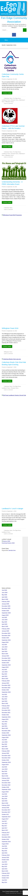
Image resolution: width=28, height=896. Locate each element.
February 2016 (6, 855)
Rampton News (15, 100)
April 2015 (4, 868)
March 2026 (5, 599)
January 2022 (5, 708)
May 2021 (4, 724)
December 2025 (6, 606)
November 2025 (6, 608)
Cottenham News (8, 98)
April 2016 (4, 853)
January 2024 (5, 656)
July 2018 (4, 794)
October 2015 (5, 859)
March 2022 (5, 703)
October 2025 (5, 610)
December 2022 (6, 685)
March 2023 (5, 678)
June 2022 (4, 696)
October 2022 (5, 690)
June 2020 (4, 742)
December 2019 (6, 755)
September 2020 (6, 735)
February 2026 (6, 601)
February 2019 (6, 778)
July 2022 (4, 694)
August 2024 (5, 642)
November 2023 (6, 660)
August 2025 (5, 615)
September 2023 (6, 665)
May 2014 (4, 882)
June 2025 (4, 619)
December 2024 (6, 633)
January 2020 (5, 753)
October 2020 (5, 733)
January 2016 (5, 857)
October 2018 (5, 787)
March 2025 (5, 626)
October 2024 (5, 637)
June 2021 (4, 721)
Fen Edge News (17, 98)
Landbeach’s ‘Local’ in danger (12, 508)
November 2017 (6, 812)
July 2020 (4, 739)
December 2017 (6, 810)
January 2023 (5, 683)
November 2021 (6, 712)
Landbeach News (6, 100)
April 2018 (4, 800)
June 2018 (4, 796)
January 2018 (5, 807)
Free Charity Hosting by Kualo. (10, 891)
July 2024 (4, 644)
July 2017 (4, 821)
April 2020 (4, 746)
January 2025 (5, 631)
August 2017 (5, 819)
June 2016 (4, 848)
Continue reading (7, 93)
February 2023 (6, 680)
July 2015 (4, 862)
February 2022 (6, 705)
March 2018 (5, 803)
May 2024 (4, 649)
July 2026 (4, 590)
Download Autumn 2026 (8, 543)
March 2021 (5, 728)
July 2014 (4, 880)
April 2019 (4, 773)
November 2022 (6, 687)
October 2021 (5, 714)
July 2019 (4, 767)
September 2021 (6, 717)
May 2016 (4, 850)
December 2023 (6, 658)
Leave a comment (8, 103)
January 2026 (5, 604)
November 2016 (6, 837)
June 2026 (4, 592)
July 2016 (4, 846)
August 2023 (5, 667)
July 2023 (4, 669)
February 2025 (6, 628)
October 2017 (5, 814)
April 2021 (4, 726)
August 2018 (5, 791)
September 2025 (6, 613)
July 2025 (4, 617)
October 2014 (5, 877)
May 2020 (4, 744)
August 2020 (5, 737)
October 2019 (5, 760)
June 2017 (4, 823)
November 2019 (6, 757)
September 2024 (6, 640)
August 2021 (5, 719)
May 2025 (4, 622)
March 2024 (5, 653)
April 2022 (4, 701)
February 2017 (6, 832)
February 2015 (6, 873)
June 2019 (4, 769)
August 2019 (5, 764)
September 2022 (6, 692)
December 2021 (6, 710)
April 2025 (4, 624)
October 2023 (5, 662)
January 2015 (5, 875)
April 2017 (4, 828)
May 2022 (4, 699)
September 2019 (6, 762)
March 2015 (5, 871)
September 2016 (6, 841)
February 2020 (6, 751)
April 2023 (4, 676)
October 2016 (5, 839)
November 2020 (6, 730)
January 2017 (5, 834)
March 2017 (5, 830)
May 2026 (4, 594)
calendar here (12, 550)
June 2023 (4, 671)
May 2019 (4, 771)
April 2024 (4, 651)
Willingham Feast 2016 (10, 328)
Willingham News (9, 101)
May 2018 (4, 798)
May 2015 (4, 866)
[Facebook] (14, 34)
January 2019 (5, 780)
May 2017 (4, 825)
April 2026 (4, 597)
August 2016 (5, 843)
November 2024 (6, 635)
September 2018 (6, 789)
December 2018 (6, 782)
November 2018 (6, 785)
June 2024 (4, 647)
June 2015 (4, 864)
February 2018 (6, 805)
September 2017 (6, 816)
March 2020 (5, 748)
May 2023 (4, 674)
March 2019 (5, 776)
